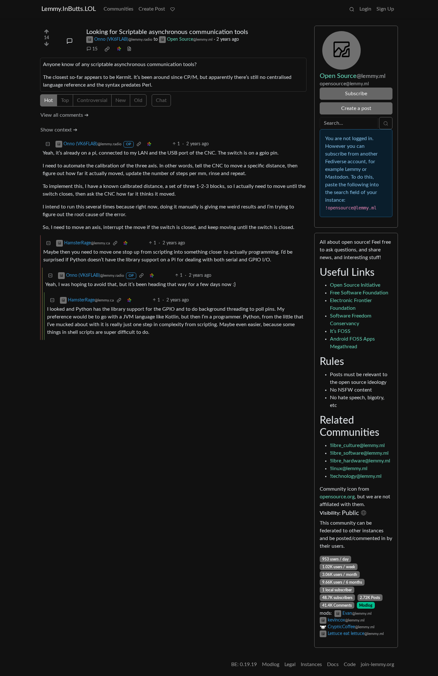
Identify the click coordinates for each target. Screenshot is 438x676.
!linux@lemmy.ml (348, 468)
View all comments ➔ (64, 115)
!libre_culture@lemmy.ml (357, 445)
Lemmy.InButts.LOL (68, 9)
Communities (118, 9)
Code (350, 664)
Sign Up (385, 9)
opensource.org (337, 496)
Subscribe (356, 93)
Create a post (356, 108)
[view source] (129, 49)
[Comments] (69, 41)
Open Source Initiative (355, 285)
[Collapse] (48, 144)
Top (65, 100)
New (120, 100)
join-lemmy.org (377, 664)
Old (138, 100)
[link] (107, 49)
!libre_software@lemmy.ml (359, 453)
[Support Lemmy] (172, 9)
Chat (161, 100)
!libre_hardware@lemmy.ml (360, 460)
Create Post (152, 9)
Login (365, 9)
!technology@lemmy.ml (356, 476)
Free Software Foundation (359, 292)
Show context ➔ (58, 129)
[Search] (352, 9)
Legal (290, 664)
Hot (48, 100)
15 (94, 49)
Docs (333, 664)
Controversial (92, 100)
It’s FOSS (340, 331)
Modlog (365, 605)
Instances (311, 664)
